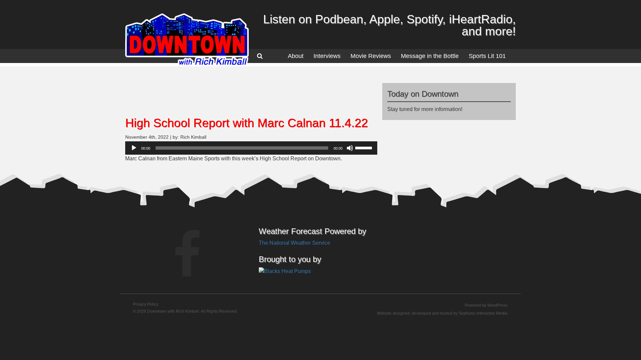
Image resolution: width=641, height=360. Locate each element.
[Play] (134, 148)
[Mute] (350, 148)
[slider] (364, 147)
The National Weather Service (294, 243)
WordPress (497, 305)
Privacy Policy (145, 304)
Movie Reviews (371, 56)
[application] (251, 148)
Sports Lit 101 (487, 56)
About (295, 56)
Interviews (327, 56)
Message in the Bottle (430, 56)
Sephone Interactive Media (483, 313)
